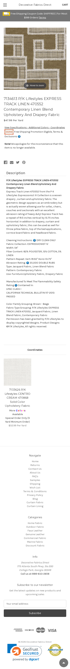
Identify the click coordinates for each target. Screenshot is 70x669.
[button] (25, 652)
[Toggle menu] (5, 5)
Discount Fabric (35, 545)
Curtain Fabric (35, 502)
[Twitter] (18, 162)
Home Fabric (35, 523)
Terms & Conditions (35, 491)
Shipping (35, 483)
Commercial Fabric (35, 538)
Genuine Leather (35, 534)
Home (35, 461)
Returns (35, 465)
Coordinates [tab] (35, 349)
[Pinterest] (24, 162)
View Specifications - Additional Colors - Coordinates (34, 127)
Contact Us (35, 468)
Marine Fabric (35, 541)
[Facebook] (5, 162)
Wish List (35, 487)
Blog (35, 498)
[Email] (11, 162)
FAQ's (35, 476)
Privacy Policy (35, 495)
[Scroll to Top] (63, 662)
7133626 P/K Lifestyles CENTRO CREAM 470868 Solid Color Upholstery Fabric (17, 397)
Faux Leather (35, 530)
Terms (42, 17)
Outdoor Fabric (35, 526)
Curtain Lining (35, 506)
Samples (35, 480)
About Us (35, 472)
